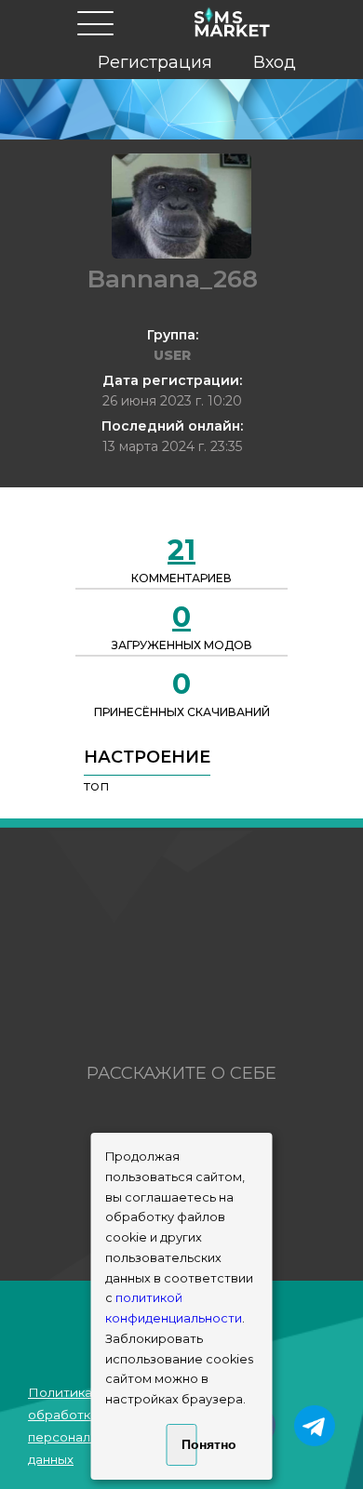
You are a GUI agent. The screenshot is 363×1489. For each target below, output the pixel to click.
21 (181, 550)
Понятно (189, 1444)
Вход (274, 62)
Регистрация (155, 62)
